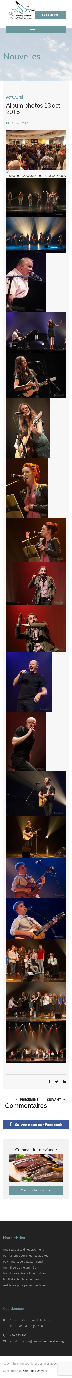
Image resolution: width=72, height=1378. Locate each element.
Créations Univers (35, 1371)
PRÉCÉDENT (28, 1100)
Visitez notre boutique (36, 1190)
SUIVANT (54, 1100)
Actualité (14, 97)
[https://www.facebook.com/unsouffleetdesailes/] (6, 1296)
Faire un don (50, 14)
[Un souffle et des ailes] (21, 10)
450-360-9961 (19, 1335)
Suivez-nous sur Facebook (38, 1124)
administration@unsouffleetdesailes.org (37, 1341)
